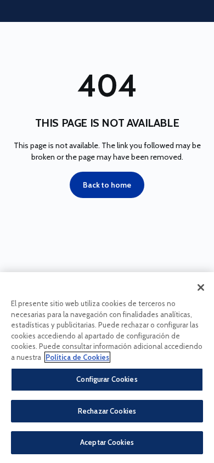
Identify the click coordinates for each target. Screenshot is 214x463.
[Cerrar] (201, 287)
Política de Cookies (77, 357)
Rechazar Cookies (107, 410)
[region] (107, 367)
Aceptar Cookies (107, 442)
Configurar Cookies (106, 379)
